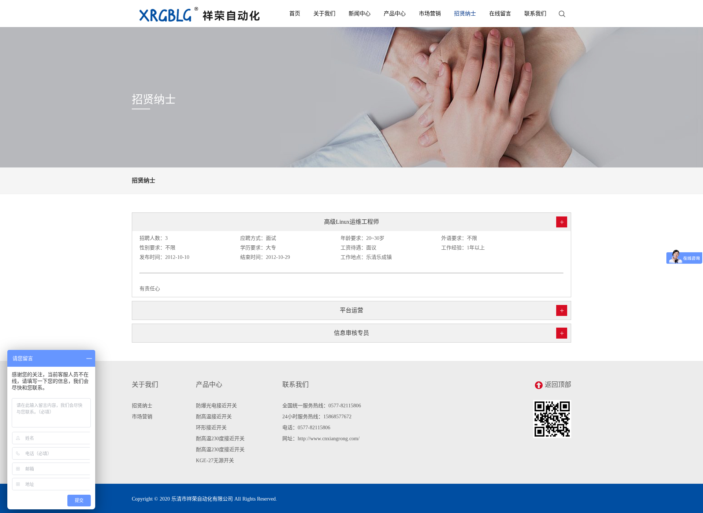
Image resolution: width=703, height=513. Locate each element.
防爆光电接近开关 (216, 405)
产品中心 (395, 13)
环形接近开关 (211, 427)
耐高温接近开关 (214, 416)
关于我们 (324, 13)
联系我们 (535, 13)
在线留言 (500, 13)
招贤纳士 (465, 13)
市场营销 (430, 13)
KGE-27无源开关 (215, 460)
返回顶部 (558, 384)
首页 (294, 13)
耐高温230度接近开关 (220, 438)
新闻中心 (360, 13)
